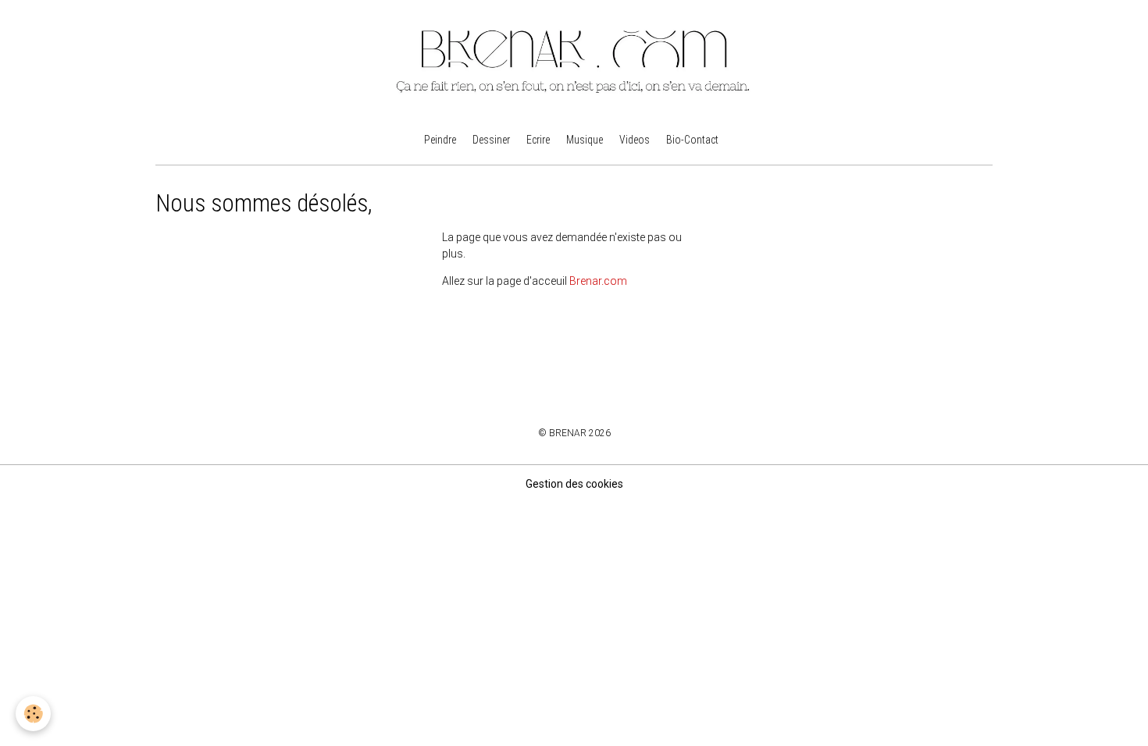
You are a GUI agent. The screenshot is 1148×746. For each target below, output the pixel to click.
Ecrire (538, 139)
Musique (584, 139)
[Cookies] (33, 713)
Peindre (440, 139)
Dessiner (491, 139)
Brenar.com (598, 281)
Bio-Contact (692, 139)
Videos (634, 139)
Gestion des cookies (574, 484)
